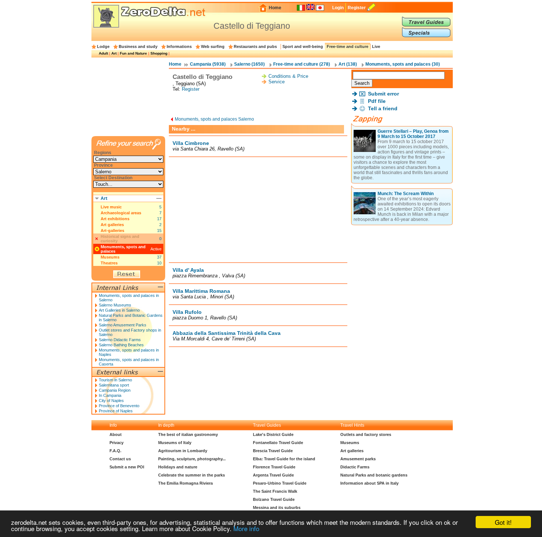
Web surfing (213, 46)
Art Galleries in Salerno (119, 310)
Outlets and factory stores (365, 434)
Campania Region (115, 390)
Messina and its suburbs (276, 507)
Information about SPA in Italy (369, 483)
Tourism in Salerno (115, 380)
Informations (179, 46)
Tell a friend (382, 108)
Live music (111, 207)
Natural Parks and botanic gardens (373, 475)
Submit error (383, 94)
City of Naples (111, 400)
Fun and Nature (133, 53)
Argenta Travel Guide (273, 475)
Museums (110, 257)
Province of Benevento (119, 405)
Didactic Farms (354, 467)
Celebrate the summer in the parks (191, 475)
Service (276, 81)
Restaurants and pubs (255, 46)
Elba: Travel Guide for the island (284, 459)
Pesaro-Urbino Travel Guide (279, 483)
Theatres (109, 263)
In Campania (110, 395)
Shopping (158, 53)
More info (246, 528)
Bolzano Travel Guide (274, 499)
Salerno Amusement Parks (122, 325)
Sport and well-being (302, 46)
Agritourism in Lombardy (182, 450)
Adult (103, 53)
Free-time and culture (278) (301, 64)
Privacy (117, 442)
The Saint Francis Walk (275, 491)
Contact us (120, 459)
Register (357, 7)
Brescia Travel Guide (273, 450)
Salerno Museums (115, 305)
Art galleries (112, 224)
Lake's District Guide (273, 434)
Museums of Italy (174, 442)
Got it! (503, 522)
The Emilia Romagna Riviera (185, 483)
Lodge (103, 46)
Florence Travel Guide (274, 467)
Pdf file (377, 101)
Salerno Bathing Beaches (121, 345)
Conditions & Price (288, 76)
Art (114, 53)
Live (376, 46)
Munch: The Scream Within (406, 193)
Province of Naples (116, 411)
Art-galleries (112, 230)
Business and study (138, 46)
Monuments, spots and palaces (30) (402, 64)
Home (275, 7)
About (116, 434)
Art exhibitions (115, 218)
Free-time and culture (347, 46)
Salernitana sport (114, 385)
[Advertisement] (258, 105)
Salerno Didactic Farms (120, 339)
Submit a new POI (127, 467)
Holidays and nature (177, 467)
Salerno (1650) (249, 64)
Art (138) (347, 64)
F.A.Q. (115, 450)
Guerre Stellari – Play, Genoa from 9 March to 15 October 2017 (413, 134)
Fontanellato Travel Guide (278, 442)
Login (338, 7)
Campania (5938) (208, 64)
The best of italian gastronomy (188, 434)
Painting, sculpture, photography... (192, 459)
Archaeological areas (121, 213)
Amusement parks (358, 459)
